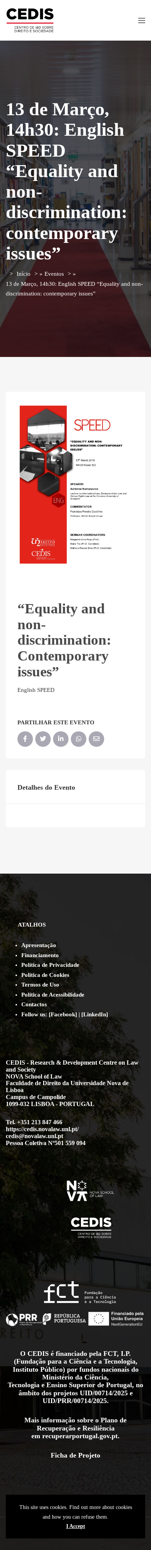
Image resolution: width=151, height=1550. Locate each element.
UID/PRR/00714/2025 (75, 1401)
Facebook (63, 1014)
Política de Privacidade (50, 965)
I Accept (75, 1526)
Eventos (54, 274)
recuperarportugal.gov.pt (80, 1436)
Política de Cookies (45, 975)
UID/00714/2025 (104, 1393)
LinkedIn (94, 1014)
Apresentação (38, 945)
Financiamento (40, 955)
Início (24, 274)
